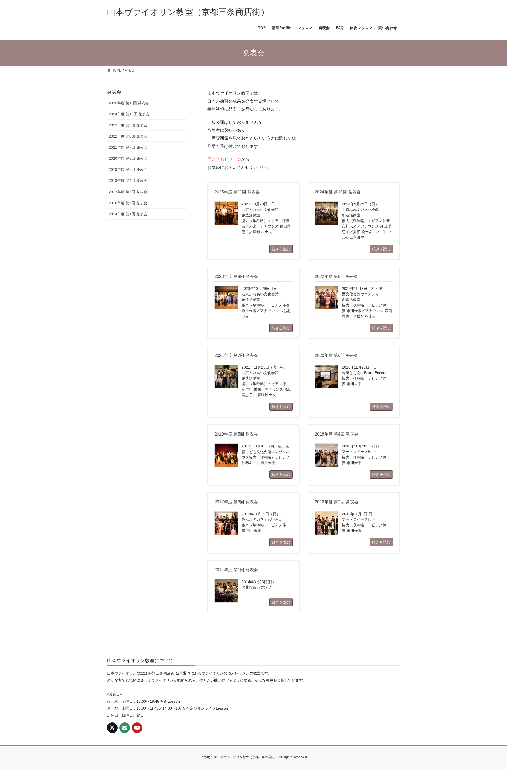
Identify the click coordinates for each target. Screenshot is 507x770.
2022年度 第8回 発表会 (128, 136)
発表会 (114, 92)
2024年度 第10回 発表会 (129, 114)
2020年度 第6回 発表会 (128, 158)
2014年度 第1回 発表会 (128, 214)
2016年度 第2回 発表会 (128, 203)
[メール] (124, 727)
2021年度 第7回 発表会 (128, 147)
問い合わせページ (224, 159)
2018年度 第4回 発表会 (128, 180)
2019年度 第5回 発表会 (128, 169)
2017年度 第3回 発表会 (128, 192)
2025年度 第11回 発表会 (129, 103)
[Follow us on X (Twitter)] (112, 727)
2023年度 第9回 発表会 (128, 125)
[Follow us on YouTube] (137, 727)
